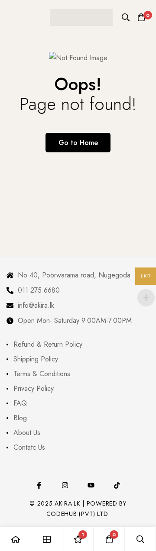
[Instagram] (65, 485)
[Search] (125, 17)
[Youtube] (91, 485)
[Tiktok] (117, 485)
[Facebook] (39, 485)
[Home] (15, 539)
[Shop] (46, 539)
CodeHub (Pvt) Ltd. (78, 513)
